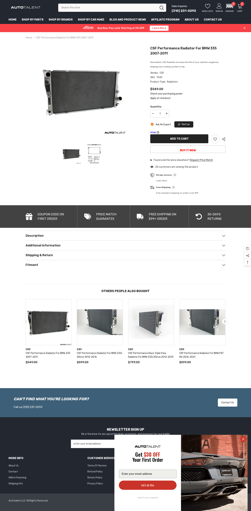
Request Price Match (201, 160)
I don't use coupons (147, 497)
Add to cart (179, 138)
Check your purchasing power (166, 93)
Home (29, 37)
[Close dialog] (243, 439)
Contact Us (227, 402)
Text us (185, 124)
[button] (229, 7)
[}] (83, 91)
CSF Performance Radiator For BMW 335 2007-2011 (183, 50)
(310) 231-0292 (184, 11)
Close (244, 28)
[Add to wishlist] (215, 139)
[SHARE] (222, 139)
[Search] (112, 8)
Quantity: (156, 106)
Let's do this (147, 485)
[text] (148, 457)
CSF (162, 72)
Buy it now (188, 150)
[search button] (161, 8)
